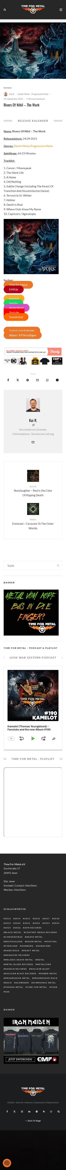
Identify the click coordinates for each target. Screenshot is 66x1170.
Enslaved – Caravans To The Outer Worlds (33, 524)
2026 (18, 928)
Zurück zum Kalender (22, 330)
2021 (27, 923)
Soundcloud (16, 317)
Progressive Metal (39, 94)
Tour (54, 987)
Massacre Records (17, 955)
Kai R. (12, 94)
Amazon (14, 298)
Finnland (11, 946)
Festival (51, 941)
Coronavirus (14, 937)
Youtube (14, 312)
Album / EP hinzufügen (22, 335)
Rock (8, 983)
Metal (41, 960)
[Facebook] (7, 1111)
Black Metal (13, 932)
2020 (18, 923)
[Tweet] (17, 380)
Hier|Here (31, 885)
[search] (58, 565)
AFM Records (33, 928)
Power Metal (48, 973)
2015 (27, 918)
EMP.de (13, 289)
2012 (8, 918)
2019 (8, 923)
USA (7, 992)
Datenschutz (52, 1102)
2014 (18, 918)
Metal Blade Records (19, 964)
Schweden (22, 983)
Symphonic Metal (44, 983)
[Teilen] (8, 380)
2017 (47, 918)
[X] (14, 1111)
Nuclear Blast (40, 969)
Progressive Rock (46, 978)
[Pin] (27, 380)
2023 (47, 923)
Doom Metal (34, 941)
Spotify (13, 303)
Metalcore (44, 964)
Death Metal (24, 94)
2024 (57, 923)
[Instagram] (22, 1111)
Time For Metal (18, 284)
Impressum (39, 1102)
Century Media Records (41, 932)
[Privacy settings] (7, 1163)
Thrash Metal (14, 987)
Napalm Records (16, 969)
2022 (37, 923)
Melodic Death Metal (19, 960)
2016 (37, 918)
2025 (8, 928)
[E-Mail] (37, 380)
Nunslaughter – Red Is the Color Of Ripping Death (33, 491)
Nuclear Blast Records (20, 973)
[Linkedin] (29, 1111)
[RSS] (43, 1111)
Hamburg (27, 946)
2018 (57, 918)
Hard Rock (12, 950)
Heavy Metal (31, 950)
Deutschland (14, 941)
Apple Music (16, 307)
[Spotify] (36, 1111)
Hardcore (44, 946)
